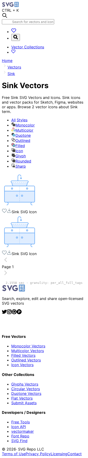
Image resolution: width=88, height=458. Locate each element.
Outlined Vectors (26, 360)
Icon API (18, 426)
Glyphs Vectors (24, 384)
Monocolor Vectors (28, 346)
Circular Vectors (25, 388)
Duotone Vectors (26, 393)
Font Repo (20, 436)
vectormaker (22, 431)
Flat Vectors (22, 398)
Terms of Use (14, 453)
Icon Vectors (22, 364)
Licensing (59, 453)
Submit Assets (24, 402)
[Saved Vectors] (13, 31)
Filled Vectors (23, 355)
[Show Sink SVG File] (19, 206)
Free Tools (20, 422)
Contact (74, 453)
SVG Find (19, 440)
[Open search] (15, 37)
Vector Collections (27, 47)
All (19, 120)
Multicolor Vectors (27, 350)
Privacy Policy (38, 453)
